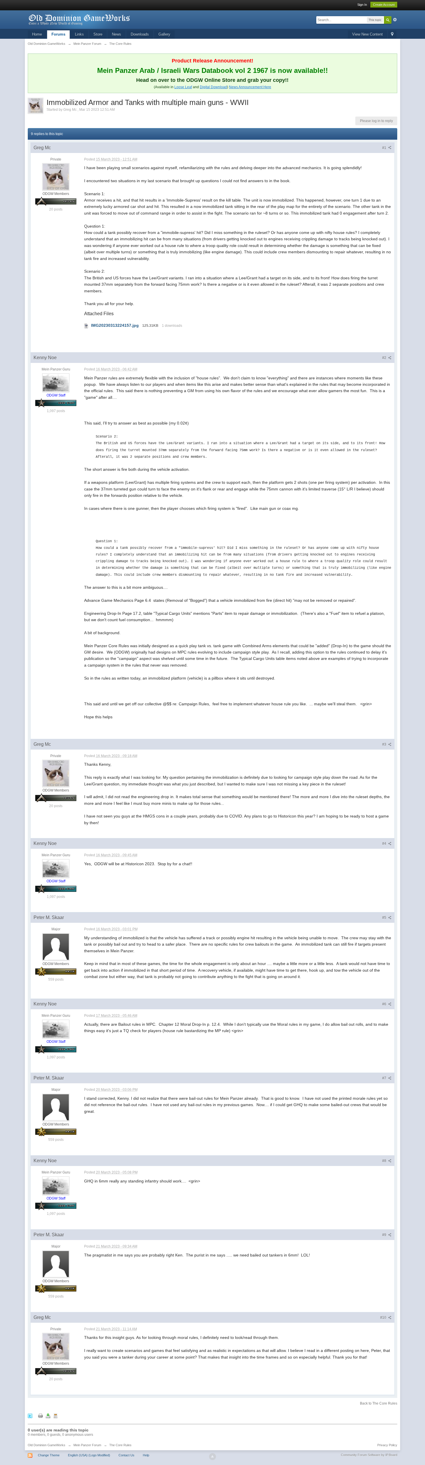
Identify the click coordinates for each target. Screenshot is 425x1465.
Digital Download (213, 87)
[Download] (48, 1415)
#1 (384, 148)
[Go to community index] (79, 19)
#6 (384, 1004)
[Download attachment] (86, 325)
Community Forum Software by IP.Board (369, 1455)
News (116, 34)
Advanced (395, 19)
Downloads (140, 34)
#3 (384, 744)
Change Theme (49, 1455)
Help (146, 1455)
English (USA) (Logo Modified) (89, 1455)
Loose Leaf (183, 87)
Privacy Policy (387, 1445)
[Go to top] (212, 1456)
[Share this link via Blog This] (55, 1415)
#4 (384, 844)
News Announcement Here (250, 87)
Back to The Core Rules (378, 1403)
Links (79, 34)
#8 (384, 1161)
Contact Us (126, 1455)
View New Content (367, 34)
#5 (384, 918)
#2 (384, 358)
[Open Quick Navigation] (392, 34)
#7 (384, 1078)
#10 (383, 1317)
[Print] (40, 1415)
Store (97, 34)
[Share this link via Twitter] (30, 1415)
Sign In (362, 4)
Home (37, 34)
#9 (384, 1235)
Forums (58, 34)
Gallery (164, 34)
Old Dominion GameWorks (46, 1445)
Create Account (384, 4)
